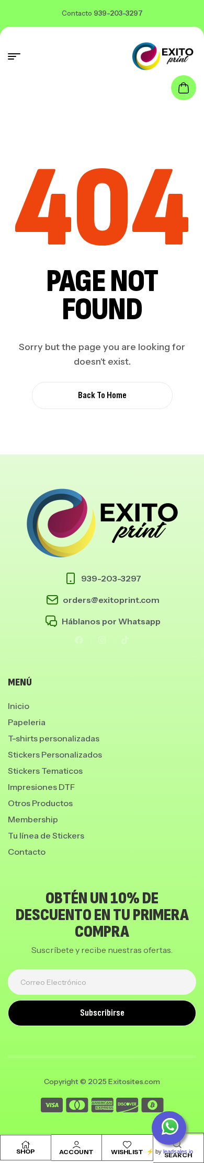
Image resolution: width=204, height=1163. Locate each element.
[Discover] (127, 1107)
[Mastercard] (77, 1107)
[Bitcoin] (152, 1107)
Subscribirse (102, 1012)
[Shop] (25, 1145)
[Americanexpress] (102, 1107)
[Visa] (52, 1107)
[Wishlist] (127, 1144)
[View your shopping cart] (183, 87)
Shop (25, 1151)
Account (76, 1152)
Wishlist (127, 1152)
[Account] (76, 1144)
